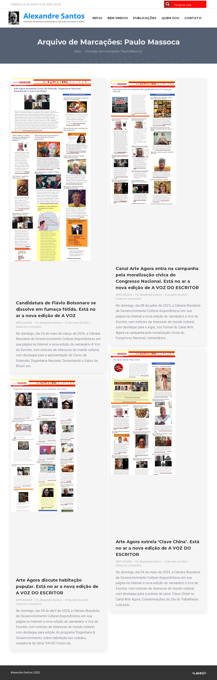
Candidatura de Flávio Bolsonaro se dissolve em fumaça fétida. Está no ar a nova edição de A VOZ (56, 309)
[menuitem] (97, 18)
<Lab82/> (199, 673)
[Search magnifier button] (167, 4)
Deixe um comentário (29, 326)
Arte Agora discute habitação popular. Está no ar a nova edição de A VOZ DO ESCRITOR (57, 586)
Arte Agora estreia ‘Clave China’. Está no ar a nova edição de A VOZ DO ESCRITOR (157, 548)
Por (48, 322)
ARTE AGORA (24, 322)
